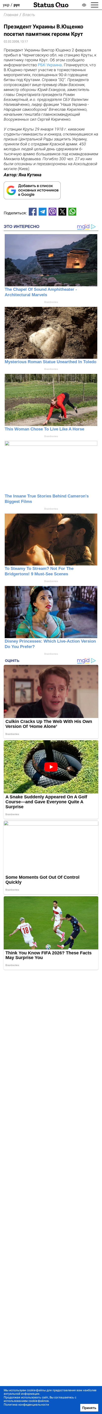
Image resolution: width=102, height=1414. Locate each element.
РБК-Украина (50, 65)
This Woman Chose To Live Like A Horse (44, 429)
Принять (89, 1408)
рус (17, 4)
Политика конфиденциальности (26, 1404)
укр (6, 4)
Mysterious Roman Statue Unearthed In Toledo (50, 361)
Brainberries (51, 302)
